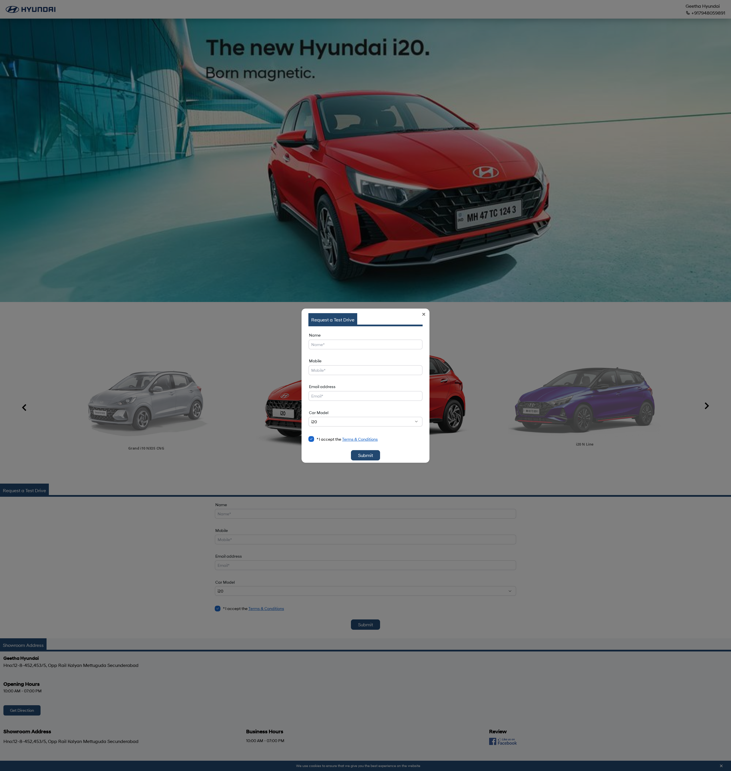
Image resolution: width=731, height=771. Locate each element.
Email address (322, 386)
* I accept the (347, 439)
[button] (423, 314)
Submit (365, 455)
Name (315, 335)
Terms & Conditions (360, 439)
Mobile (315, 360)
